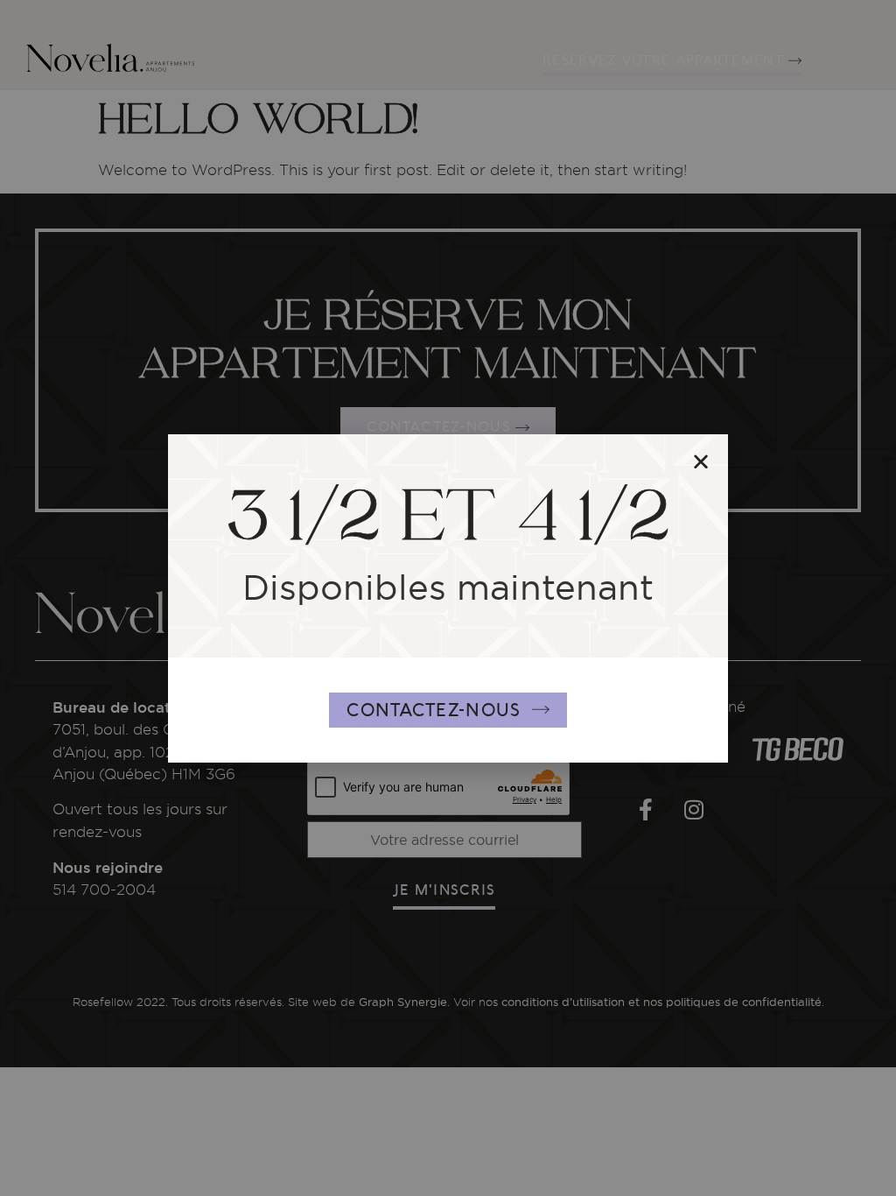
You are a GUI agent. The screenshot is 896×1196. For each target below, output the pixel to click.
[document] (448, 598)
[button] (700, 461)
